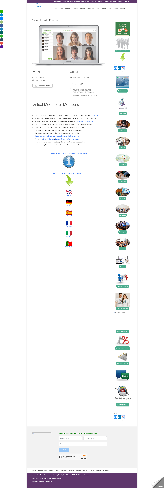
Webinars (122, 267)
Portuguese (75, 139)
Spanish (58, 139)
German (51, 139)
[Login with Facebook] (115, 68)
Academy (119, 1)
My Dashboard (122, 91)
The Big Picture (123, 405)
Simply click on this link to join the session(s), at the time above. (57, 136)
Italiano (68, 236)
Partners (82, 8)
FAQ (110, 8)
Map (88, 1)
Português (69, 247)
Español (69, 216)
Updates (71, 470)
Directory (83, 1)
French (63, 139)
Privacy (98, 470)
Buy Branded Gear (122, 308)
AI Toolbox (122, 113)
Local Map (122, 164)
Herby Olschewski (46, 481)
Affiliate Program (122, 348)
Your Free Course (122, 286)
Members (68, 8)
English (45, 139)
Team (57, 470)
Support (122, 8)
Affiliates (75, 8)
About (61, 8)
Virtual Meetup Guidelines (84, 121)
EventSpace (113, 1)
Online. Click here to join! (81, 77)
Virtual (94, 95)
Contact (116, 8)
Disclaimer (106, 470)
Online (89, 95)
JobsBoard (106, 1)
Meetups (100, 1)
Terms (92, 470)
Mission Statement (122, 331)
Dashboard (69, 1)
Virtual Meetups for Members (83, 92)
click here (95, 115)
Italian (69, 139)
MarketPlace (77, 1)
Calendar (104, 8)
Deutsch (69, 205)
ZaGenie (42, 475)
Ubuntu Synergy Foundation (52, 478)
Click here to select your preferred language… (69, 173)
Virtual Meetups (85, 90)
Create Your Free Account (122, 51)
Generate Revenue (122, 363)
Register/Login (57, 1)
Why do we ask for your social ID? (122, 71)
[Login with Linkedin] (119, 68)
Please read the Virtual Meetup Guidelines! (69, 153)
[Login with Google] (123, 68)
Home (55, 8)
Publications (91, 8)
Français (69, 226)
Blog (98, 8)
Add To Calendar (44, 85)
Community (93, 1)
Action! (64, 1)
